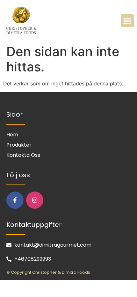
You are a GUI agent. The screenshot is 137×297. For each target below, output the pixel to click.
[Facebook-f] (15, 200)
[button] (127, 20)
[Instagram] (34, 200)
